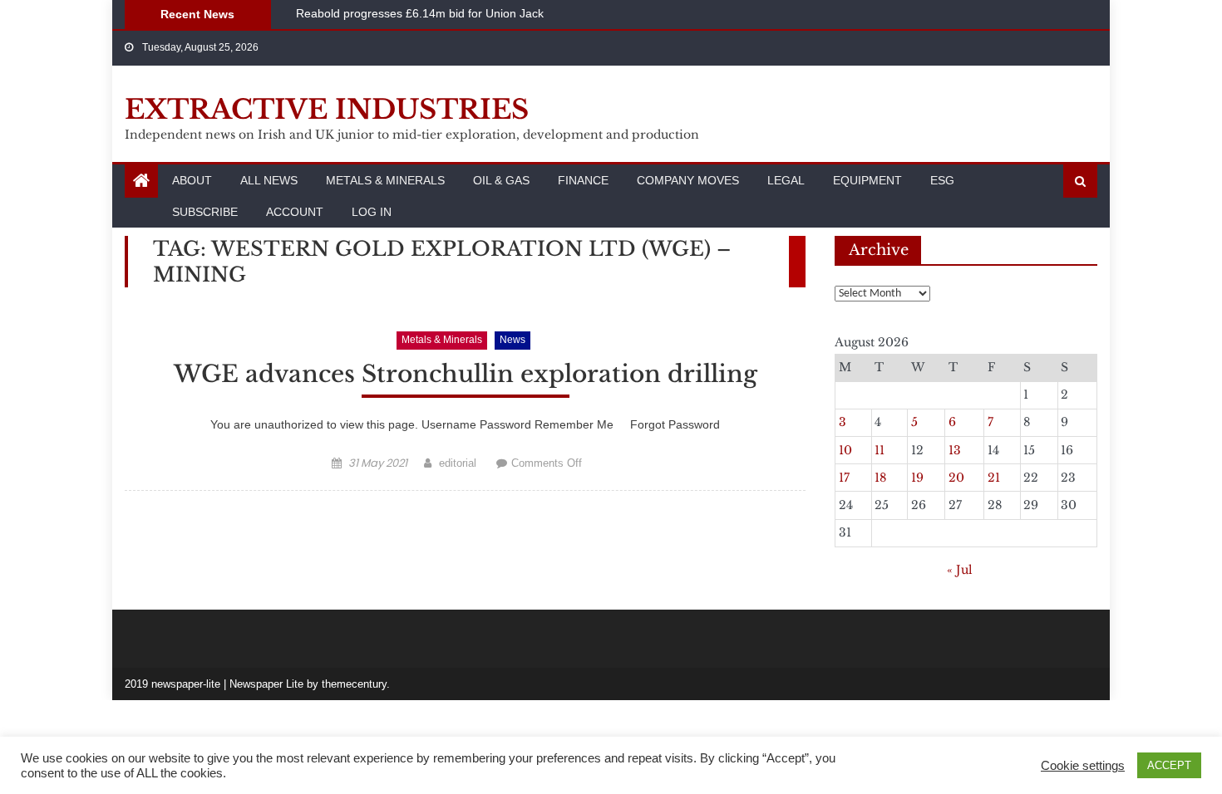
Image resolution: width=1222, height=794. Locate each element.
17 (844, 477)
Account (294, 211)
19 (917, 477)
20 (956, 477)
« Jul (960, 569)
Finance (583, 180)
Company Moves (688, 180)
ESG (942, 180)
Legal (786, 180)
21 (994, 477)
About (192, 180)
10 (845, 450)
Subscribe (205, 211)
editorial (457, 463)
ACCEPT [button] (1169, 765)
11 (879, 450)
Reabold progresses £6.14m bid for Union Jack (420, 13)
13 (955, 450)
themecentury (354, 684)
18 (880, 477)
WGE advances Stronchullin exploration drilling (465, 374)
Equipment (867, 180)
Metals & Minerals (385, 180)
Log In (372, 211)
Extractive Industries (327, 109)
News (512, 340)
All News (269, 180)
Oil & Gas (501, 180)
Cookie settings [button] (1083, 765)
